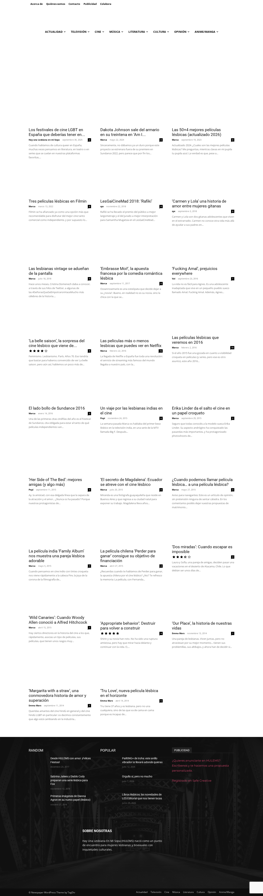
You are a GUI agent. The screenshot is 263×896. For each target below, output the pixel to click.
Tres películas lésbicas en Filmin (58, 201)
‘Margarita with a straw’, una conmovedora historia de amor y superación (57, 695)
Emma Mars (178, 633)
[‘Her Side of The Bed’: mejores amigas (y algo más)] (60, 459)
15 (161, 351)
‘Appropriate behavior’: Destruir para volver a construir (127, 625)
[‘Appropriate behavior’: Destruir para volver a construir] (131, 603)
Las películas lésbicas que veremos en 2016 (195, 340)
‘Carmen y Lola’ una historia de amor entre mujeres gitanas (199, 203)
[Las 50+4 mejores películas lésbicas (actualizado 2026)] (203, 109)
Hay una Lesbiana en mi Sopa (44, 139)
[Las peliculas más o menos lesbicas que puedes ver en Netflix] (131, 320)
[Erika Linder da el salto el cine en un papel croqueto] (203, 388)
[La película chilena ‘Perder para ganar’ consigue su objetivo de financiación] (131, 530)
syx (102, 206)
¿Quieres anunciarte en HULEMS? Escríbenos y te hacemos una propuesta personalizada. (200, 765)
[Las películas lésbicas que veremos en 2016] (203, 319)
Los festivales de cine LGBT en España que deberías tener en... (57, 132)
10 (232, 347)
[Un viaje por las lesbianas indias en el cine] (131, 388)
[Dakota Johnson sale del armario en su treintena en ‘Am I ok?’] (131, 109)
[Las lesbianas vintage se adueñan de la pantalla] (60, 248)
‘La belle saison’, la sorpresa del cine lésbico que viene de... (57, 343)
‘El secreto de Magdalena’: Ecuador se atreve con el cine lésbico (131, 482)
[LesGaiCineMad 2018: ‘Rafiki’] (131, 181)
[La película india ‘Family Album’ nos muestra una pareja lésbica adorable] (60, 530)
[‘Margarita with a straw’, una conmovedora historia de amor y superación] (60, 670)
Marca (103, 139)
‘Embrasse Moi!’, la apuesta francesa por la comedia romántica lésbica (131, 273)
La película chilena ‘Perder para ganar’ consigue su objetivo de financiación (128, 556)
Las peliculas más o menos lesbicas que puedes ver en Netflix (130, 343)
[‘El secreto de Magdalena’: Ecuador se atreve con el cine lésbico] (131, 459)
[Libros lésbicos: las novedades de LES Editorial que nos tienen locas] (109, 799)
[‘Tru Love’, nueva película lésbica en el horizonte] (131, 670)
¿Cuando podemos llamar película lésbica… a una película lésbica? (202, 482)
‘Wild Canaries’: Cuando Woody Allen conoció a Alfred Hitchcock (58, 620)
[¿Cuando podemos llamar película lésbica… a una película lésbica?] (203, 459)
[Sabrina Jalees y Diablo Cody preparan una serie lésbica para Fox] (38, 781)
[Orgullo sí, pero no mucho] (109, 781)
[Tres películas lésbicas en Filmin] (60, 181)
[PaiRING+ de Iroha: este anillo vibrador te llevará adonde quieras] (109, 763)
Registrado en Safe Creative (191, 780)
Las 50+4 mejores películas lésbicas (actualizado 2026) (196, 132)
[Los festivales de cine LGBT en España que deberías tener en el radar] (60, 109)
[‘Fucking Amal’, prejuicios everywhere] (203, 248)
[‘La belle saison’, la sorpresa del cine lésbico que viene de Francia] (60, 320)
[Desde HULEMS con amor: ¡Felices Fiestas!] (38, 763)
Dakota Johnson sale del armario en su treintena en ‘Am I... (129, 132)
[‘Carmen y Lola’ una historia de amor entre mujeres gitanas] (203, 181)
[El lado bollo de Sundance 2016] (60, 388)
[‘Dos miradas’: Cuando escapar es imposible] (203, 528)
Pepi (102, 418)
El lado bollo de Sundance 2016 (57, 408)
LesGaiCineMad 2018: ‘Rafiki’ (126, 201)
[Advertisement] (131, 65)
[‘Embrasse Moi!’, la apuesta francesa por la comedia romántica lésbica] (131, 248)
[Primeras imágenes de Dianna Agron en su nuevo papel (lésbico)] (38, 800)
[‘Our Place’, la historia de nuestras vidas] (203, 603)
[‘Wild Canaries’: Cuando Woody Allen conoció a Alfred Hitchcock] (60, 600)
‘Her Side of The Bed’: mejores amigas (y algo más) (55, 482)
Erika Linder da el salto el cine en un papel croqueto (201, 410)
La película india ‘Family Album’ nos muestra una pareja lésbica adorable (57, 556)
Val (173, 278)
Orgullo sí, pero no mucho (137, 776)
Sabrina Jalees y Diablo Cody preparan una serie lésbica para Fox (69, 780)
